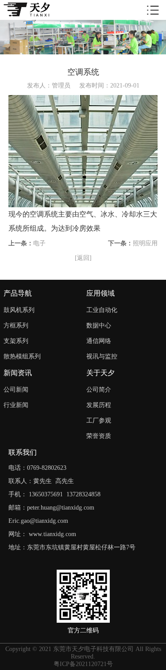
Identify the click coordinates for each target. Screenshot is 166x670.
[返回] (83, 258)
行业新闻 (16, 405)
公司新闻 (16, 389)
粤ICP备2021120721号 (83, 664)
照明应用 (145, 243)
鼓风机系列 (19, 310)
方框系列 (16, 325)
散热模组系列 (22, 356)
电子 (39, 243)
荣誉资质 (98, 436)
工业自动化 (101, 310)
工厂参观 (98, 420)
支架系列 (16, 341)
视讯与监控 (101, 356)
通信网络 (98, 341)
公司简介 (98, 389)
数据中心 (98, 325)
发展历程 (98, 405)
